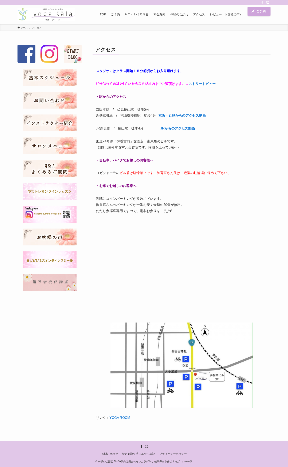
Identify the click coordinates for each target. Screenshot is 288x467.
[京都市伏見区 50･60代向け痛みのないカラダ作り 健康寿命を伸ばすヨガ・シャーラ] (46, 14)
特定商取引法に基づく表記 (138, 453)
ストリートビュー (202, 84)
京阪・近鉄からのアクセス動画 (182, 115)
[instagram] (268, 2)
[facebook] (262, 2)
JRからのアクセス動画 (177, 128)
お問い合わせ (109, 453)
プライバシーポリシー (173, 453)
